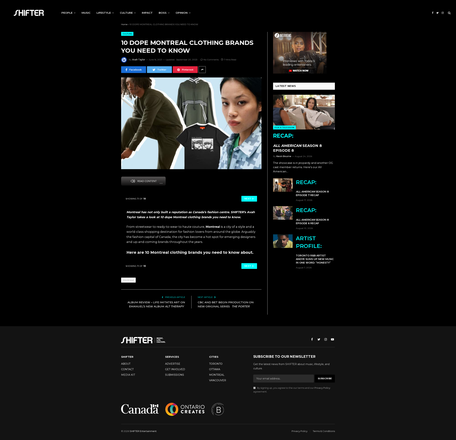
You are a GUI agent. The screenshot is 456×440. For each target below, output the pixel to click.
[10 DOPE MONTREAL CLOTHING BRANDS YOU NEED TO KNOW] (191, 123)
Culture (127, 34)
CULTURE (126, 12)
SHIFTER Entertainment (143, 431)
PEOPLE (66, 12)
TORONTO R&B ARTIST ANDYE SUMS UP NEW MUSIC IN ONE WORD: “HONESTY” (315, 249)
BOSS (163, 12)
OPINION (182, 12)
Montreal (128, 280)
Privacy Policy (322, 388)
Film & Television (284, 127)
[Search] (449, 13)
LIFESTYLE (104, 12)
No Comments (211, 59)
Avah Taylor (138, 59)
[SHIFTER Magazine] (28, 13)
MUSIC (86, 12)
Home (124, 24)
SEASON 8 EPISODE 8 (297, 142)
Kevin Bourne (283, 156)
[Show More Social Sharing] (202, 69)
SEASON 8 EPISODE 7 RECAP (312, 188)
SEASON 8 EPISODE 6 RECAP (312, 216)
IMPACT (147, 12)
